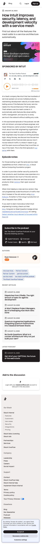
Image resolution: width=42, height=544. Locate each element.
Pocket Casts (12, 242)
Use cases (9, 421)
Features (8, 416)
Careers (6, 464)
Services (7, 443)
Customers (9, 419)
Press (6, 461)
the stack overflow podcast (25, 276)
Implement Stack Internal (13, 486)
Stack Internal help (11, 483)
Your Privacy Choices (12, 499)
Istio (27, 165)
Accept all (20, 532)
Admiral (17, 182)
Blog (5, 509)
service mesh (8, 276)
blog (4, 209)
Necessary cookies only (20, 536)
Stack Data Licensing (12, 434)
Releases (7, 518)
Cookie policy (9, 495)
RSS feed (33, 242)
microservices (8, 271)
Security (8, 424)
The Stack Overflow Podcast (13, 279)
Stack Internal (9, 413)
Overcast (26, 239)
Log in (27, 3)
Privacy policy (9, 492)
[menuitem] (20, 3)
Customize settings (20, 540)
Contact (7, 477)
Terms (6, 490)
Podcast (7, 515)
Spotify (24, 242)
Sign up (35, 3)
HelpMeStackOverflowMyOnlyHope (15, 212)
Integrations (9, 427)
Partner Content (21, 271)
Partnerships (8, 440)
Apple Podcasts (13, 239)
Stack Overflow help (11, 480)
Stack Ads (7, 436)
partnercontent (22, 274)
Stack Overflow (9, 447)
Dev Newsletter (9, 512)
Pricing (7, 430)
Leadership (8, 458)
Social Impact (9, 466)
